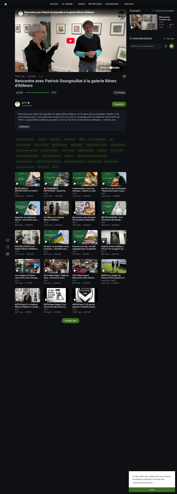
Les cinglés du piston (52, 156)
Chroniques (111, 4)
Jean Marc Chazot (108, 280)
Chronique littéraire (97, 139)
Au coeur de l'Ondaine (74, 161)
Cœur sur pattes (41, 145)
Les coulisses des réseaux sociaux (92, 156)
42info (81, 4)
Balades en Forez (86, 150)
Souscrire (119, 104)
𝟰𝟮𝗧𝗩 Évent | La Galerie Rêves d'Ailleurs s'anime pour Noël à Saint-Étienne (27, 306)
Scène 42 (69, 156)
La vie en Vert (117, 150)
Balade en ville (94, 161)
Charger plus (70, 320)
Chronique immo (118, 145)
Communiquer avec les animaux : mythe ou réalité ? (84, 190)
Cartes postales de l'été (26, 150)
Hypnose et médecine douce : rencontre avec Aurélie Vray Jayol (26, 219)
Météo (82, 139)
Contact (129, 4)
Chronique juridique (49, 150)
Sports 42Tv (43, 167)
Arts (41, 76)
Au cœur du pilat (23, 145)
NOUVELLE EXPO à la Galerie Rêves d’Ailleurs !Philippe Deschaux (26, 248)
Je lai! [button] (152, 490)
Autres (55, 167)
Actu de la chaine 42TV (97, 145)
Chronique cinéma (24, 161)
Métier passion (111, 161)
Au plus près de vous (25, 139)
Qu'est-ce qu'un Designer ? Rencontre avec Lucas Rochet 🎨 (113, 190)
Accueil (54, 4)
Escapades (102, 150)
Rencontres (55, 139)
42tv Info (42, 139)
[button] (6, 247)
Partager (121, 93)
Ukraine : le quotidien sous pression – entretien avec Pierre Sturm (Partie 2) (56, 248)
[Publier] (171, 46)
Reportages (95, 4)
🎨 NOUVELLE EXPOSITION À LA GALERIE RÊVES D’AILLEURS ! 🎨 (27, 190)
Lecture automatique (164, 10)
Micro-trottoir (76, 145)
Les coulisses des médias (27, 156)
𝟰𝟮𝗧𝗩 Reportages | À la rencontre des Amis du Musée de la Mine (55, 306)
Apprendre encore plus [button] (143, 483)
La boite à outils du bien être (48, 161)
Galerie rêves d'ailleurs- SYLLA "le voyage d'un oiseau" (112, 248)
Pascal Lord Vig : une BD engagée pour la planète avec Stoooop (84, 248)
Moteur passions (60, 145)
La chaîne (67, 4)
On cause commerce (25, 167)
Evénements (70, 139)
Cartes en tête (68, 150)
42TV (24, 103)
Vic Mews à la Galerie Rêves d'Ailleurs (54, 218)
